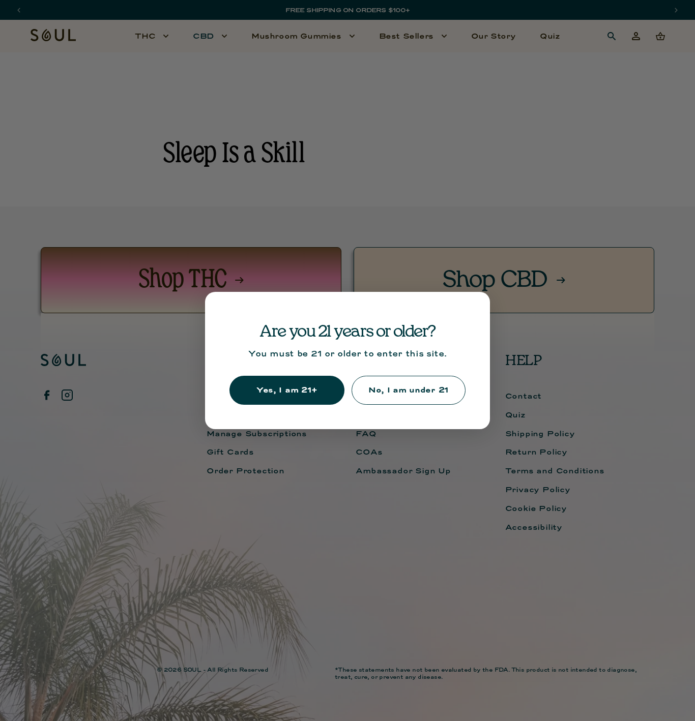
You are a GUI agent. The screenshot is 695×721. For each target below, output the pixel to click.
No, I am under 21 (408, 390)
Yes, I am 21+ (286, 390)
